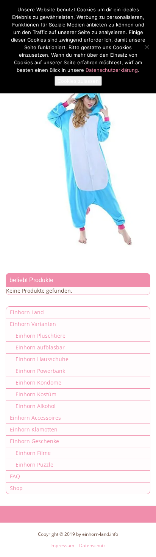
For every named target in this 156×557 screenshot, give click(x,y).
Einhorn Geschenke (34, 441)
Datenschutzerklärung (112, 70)
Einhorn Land (27, 312)
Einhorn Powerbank (40, 370)
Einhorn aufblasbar (40, 347)
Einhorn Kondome (38, 382)
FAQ (15, 476)
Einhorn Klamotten (34, 429)
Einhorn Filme (33, 452)
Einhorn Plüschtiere (41, 335)
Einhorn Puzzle (34, 464)
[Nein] (146, 47)
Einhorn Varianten (33, 323)
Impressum (62, 545)
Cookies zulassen (78, 81)
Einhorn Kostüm (36, 394)
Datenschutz (92, 545)
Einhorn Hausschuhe (42, 359)
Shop (16, 488)
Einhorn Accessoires (35, 417)
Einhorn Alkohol (36, 406)
